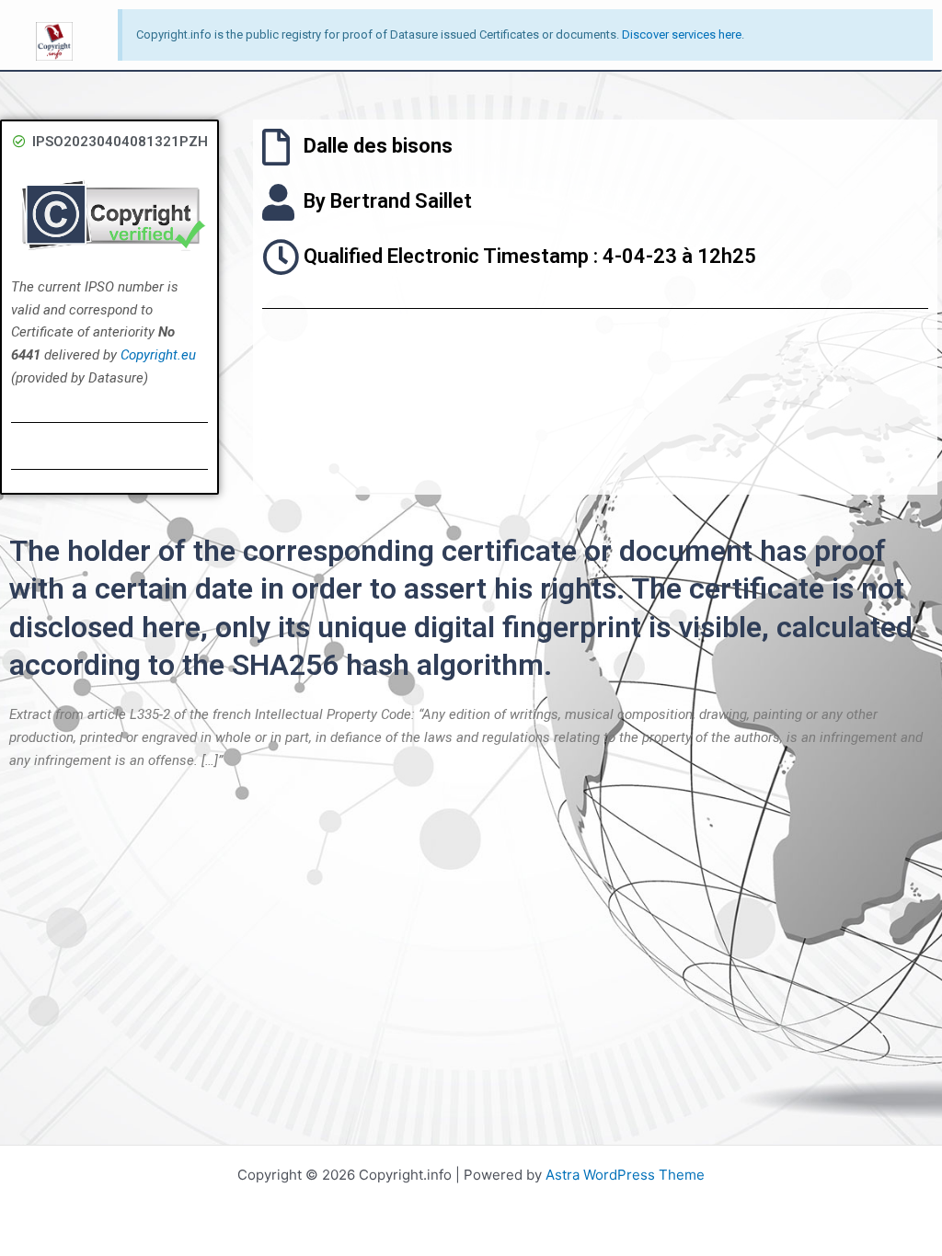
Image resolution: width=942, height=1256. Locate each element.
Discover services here (681, 34)
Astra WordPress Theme (625, 1174)
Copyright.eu (158, 355)
